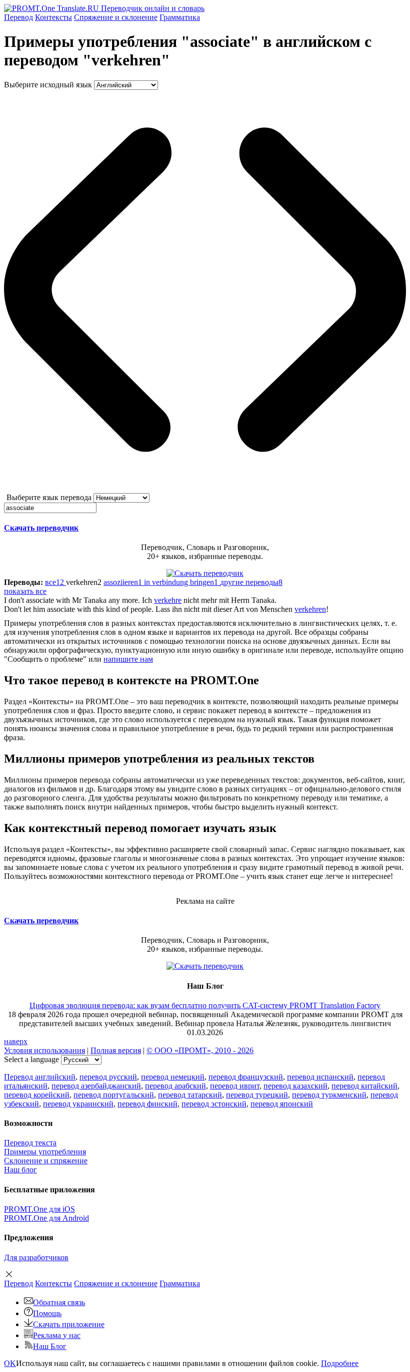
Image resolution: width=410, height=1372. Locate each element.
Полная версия (115, 1050)
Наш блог (20, 1169)
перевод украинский (78, 1103)
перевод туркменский (329, 1095)
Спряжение (116, 17)
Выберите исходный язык (48, 84)
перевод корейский (37, 1095)
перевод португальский (114, 1095)
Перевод (18, 17)
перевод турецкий (257, 1095)
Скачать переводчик (41, 528)
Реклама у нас (56, 1335)
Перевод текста (30, 1142)
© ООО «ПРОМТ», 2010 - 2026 (200, 1050)
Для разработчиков (36, 1257)
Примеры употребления (45, 1151)
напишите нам (128, 659)
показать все (25, 591)
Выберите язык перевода (49, 497)
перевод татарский (190, 1095)
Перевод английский (40, 1077)
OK (10, 1363)
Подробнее (339, 1363)
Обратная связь (59, 1302)
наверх (16, 1041)
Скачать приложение (68, 1324)
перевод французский (245, 1077)
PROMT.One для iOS (39, 1209)
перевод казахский (296, 1086)
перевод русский (108, 1077)
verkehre (168, 600)
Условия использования (44, 1050)
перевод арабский (175, 1086)
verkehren (310, 609)
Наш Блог (49, 1346)
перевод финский (148, 1103)
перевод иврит (235, 1086)
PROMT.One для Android (46, 1218)
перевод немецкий (172, 1077)
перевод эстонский (214, 1103)
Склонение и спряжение (46, 1160)
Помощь (47, 1313)
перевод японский (281, 1103)
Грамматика (180, 17)
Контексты (53, 17)
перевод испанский (320, 1077)
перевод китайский (365, 1086)
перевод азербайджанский (96, 1086)
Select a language (31, 1059)
